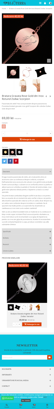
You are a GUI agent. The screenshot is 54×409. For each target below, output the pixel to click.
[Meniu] (40, 3)
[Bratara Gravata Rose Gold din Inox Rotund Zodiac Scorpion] (49, 61)
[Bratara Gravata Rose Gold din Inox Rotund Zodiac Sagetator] (46, 96)
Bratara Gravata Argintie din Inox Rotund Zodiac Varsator (27, 315)
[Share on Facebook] (10, 161)
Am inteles (26, 401)
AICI (45, 397)
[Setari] (45, 3)
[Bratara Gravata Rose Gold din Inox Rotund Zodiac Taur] (50, 96)
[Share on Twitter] (4, 161)
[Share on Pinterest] (15, 161)
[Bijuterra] (14, 3)
